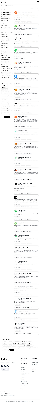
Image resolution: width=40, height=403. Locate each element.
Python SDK (34, 369)
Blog (21, 388)
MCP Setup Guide (35, 362)
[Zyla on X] (2, 366)
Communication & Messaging (7, 32)
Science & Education (5, 59)
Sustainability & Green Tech (7, 68)
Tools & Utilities (5, 70)
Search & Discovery (5, 61)
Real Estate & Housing (6, 57)
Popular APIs (4, 25)
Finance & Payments (5, 40)
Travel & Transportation (6, 72)
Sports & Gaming (5, 66)
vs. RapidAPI (23, 367)
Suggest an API (34, 364)
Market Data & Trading (6, 49)
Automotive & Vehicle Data (7, 29)
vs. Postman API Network (25, 372)
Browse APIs (34, 360)
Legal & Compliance (5, 45)
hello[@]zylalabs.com (7, 393)
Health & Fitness (5, 43)
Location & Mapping (5, 47)
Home (2, 5)
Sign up (33, 368)
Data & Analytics (5, 36)
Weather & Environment (6, 77)
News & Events (5, 55)
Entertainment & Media (6, 38)
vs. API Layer (23, 365)
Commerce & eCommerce (6, 30)
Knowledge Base (24, 381)
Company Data (5, 34)
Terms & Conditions (24, 383)
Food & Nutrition (5, 41)
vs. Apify (22, 371)
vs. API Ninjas (23, 369)
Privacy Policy (23, 385)
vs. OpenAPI (23, 374)
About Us (22, 379)
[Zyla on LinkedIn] (5, 366)
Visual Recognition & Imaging (7, 73)
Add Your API (23, 360)
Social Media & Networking (7, 64)
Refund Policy (23, 386)
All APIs (6, 5)
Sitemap (33, 371)
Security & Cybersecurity (6, 62)
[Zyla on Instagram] (8, 366)
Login (33, 366)
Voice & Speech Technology (7, 75)
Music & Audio (4, 50)
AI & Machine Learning (6, 27)
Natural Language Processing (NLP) (7, 53)
